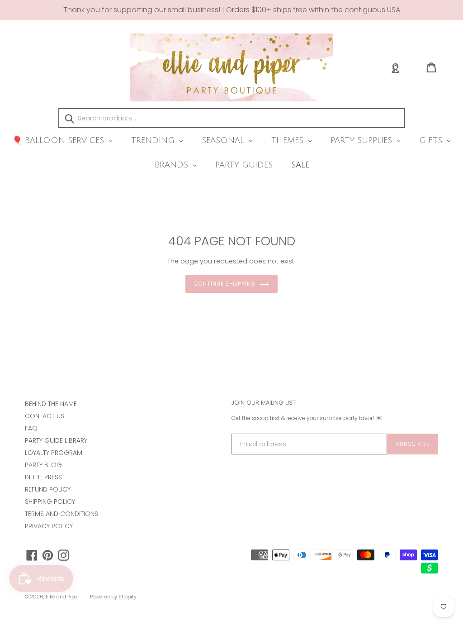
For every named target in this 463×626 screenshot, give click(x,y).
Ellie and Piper (62, 596)
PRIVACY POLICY (49, 525)
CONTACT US (44, 416)
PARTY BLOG (43, 464)
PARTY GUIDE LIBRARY (56, 440)
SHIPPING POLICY (50, 501)
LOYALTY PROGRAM (53, 452)
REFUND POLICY (48, 489)
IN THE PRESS (43, 477)
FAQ (31, 428)
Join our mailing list (264, 402)
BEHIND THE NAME (51, 403)
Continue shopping (224, 283)
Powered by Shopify (113, 596)
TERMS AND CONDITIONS (61, 513)
